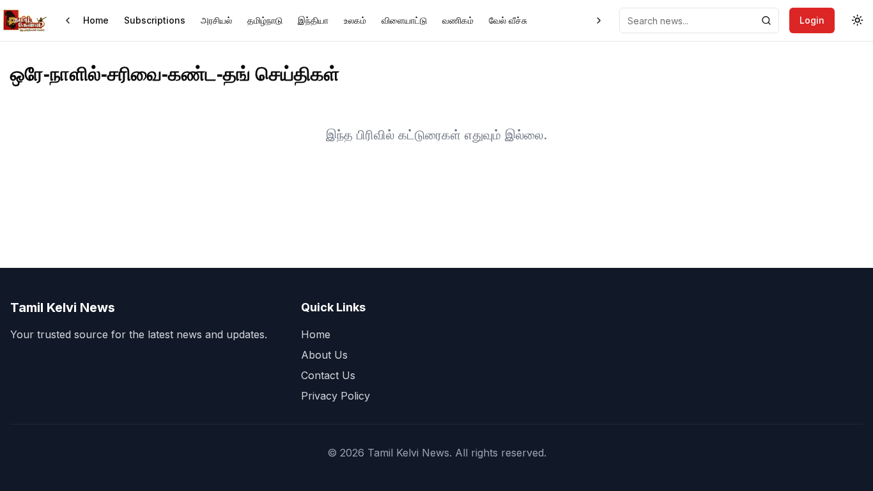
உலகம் (355, 20)
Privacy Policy (335, 395)
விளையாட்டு (404, 20)
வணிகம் (458, 20)
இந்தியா (313, 20)
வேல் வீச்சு (508, 20)
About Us (324, 354)
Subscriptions (154, 20)
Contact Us (328, 375)
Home (96, 20)
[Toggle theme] (857, 20)
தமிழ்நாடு (264, 20)
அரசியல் (216, 20)
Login (812, 20)
